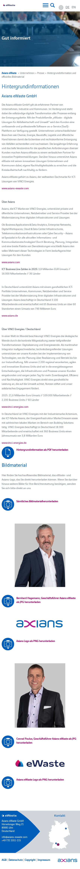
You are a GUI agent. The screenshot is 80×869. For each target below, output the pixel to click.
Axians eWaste (9, 72)
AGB (4, 859)
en (74, 7)
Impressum (44, 859)
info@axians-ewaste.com (14, 836)
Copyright (30, 859)
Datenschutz (16, 859)
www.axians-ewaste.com (15, 188)
